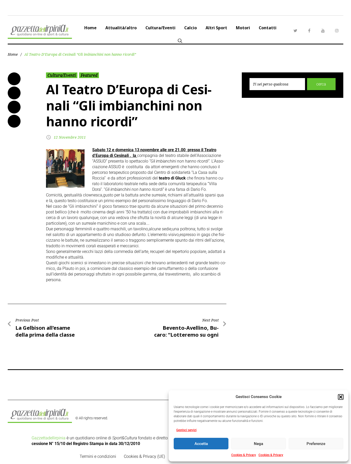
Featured (89, 75)
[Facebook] (309, 30)
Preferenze (316, 443)
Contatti (267, 28)
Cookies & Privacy (243, 455)
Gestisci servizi (186, 430)
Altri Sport (216, 28)
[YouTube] (323, 30)
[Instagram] (336, 30)
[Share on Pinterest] (14, 121)
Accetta (201, 443)
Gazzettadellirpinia (49, 437)
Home (90, 28)
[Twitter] (295, 30)
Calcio (190, 28)
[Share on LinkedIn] (14, 107)
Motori (243, 28)
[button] (340, 397)
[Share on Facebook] (14, 78)
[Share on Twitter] (14, 93)
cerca (321, 84)
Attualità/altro (121, 28)
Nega (258, 443)
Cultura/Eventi (160, 28)
